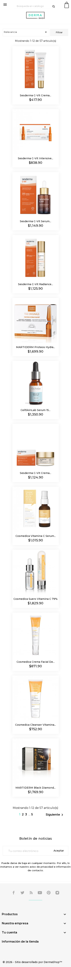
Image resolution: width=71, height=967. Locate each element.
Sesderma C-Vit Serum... (35, 221)
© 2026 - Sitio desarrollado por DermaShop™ (32, 962)
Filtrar (59, 32)
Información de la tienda (20, 941)
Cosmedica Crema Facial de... (36, 661)
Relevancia (26, 32)
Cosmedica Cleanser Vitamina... (35, 724)
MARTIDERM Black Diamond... (35, 787)
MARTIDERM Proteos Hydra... (35, 347)
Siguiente (55, 815)
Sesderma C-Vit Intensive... (35, 158)
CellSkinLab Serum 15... (35, 410)
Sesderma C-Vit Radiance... (35, 284)
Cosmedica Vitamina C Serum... (35, 536)
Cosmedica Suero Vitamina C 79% (35, 599)
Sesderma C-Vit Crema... (35, 95)
